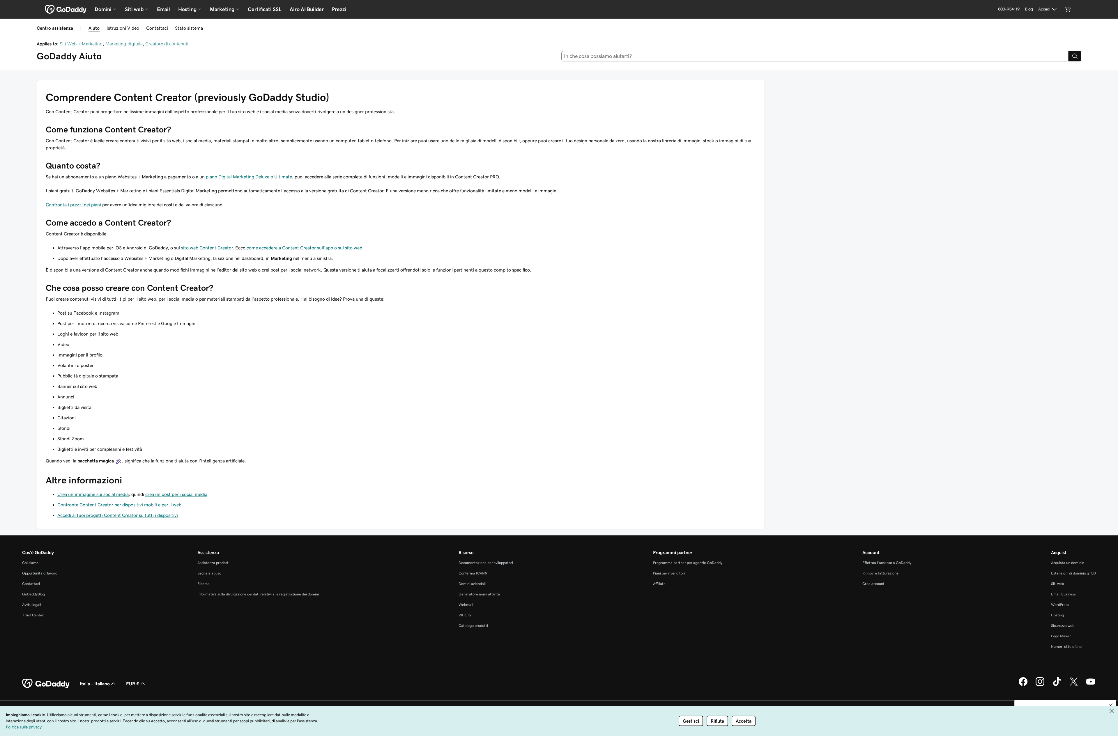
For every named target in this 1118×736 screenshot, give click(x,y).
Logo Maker (1061, 636)
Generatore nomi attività (479, 594)
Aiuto (94, 28)
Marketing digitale (124, 43)
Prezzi (339, 9)
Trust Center (33, 615)
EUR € (132, 683)
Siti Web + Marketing (81, 43)
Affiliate (659, 584)
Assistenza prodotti (213, 563)
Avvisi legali (31, 604)
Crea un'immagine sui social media (93, 494)
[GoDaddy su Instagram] (1040, 685)
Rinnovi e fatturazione (880, 573)
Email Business (1063, 594)
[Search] (1075, 56)
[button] (1110, 705)
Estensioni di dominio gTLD (1073, 573)
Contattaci (157, 28)
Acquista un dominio (1067, 563)
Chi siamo (30, 563)
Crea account (873, 584)
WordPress (1060, 604)
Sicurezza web (1062, 625)
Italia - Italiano (95, 683)
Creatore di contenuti (166, 43)
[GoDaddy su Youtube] (1090, 685)
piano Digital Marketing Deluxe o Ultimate (249, 176)
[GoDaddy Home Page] (46, 684)
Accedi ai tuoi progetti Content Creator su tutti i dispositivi (117, 515)
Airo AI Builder (307, 9)
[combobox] (815, 56)
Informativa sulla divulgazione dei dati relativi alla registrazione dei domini (258, 594)
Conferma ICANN (473, 573)
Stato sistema (189, 28)
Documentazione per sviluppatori (486, 563)
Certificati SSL (265, 9)
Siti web (1057, 584)
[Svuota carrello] (1068, 9)
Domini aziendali (472, 584)
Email (163, 9)
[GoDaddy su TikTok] (1057, 685)
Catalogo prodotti (473, 625)
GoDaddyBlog (33, 594)
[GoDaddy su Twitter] (1074, 685)
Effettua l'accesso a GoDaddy (886, 563)
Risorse (203, 584)
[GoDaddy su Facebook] (1023, 685)
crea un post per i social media (176, 494)
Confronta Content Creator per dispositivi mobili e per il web (119, 504)
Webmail (466, 604)
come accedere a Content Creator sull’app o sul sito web (304, 247)
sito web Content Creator (207, 247)
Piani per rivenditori (669, 573)
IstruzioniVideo (123, 28)
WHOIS (465, 615)
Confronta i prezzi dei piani (73, 204)
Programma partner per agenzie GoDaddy (687, 563)
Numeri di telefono (1066, 646)
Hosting (1057, 615)
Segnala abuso (209, 573)
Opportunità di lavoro (39, 573)
